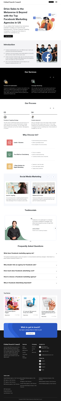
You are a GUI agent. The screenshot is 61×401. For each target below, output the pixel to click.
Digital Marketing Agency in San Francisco (12, 378)
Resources (34, 352)
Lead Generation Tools (8, 393)
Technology (25, 354)
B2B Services (25, 350)
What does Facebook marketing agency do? (19, 253)
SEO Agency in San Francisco (9, 380)
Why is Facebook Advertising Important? (17, 283)
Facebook (43, 363)
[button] (53, 76)
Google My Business (8, 390)
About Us (34, 346)
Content (24, 352)
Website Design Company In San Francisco (47, 381)
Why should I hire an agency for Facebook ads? (20, 265)
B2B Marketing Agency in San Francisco (11, 384)
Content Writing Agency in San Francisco (28, 383)
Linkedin (43, 360)
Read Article (7, 314)
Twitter (42, 369)
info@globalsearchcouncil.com (47, 354)
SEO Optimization (7, 388)
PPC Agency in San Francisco (9, 382)
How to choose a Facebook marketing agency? (20, 277)
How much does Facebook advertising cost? (19, 271)
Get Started (8, 36)
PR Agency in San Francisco (25, 381)
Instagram (43, 366)
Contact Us (51, 1)
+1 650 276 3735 (44, 351)
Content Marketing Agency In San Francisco (47, 383)
